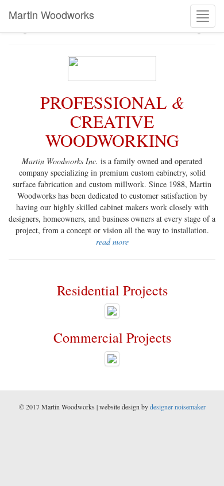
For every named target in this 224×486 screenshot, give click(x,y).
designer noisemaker (178, 406)
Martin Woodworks (51, 14)
